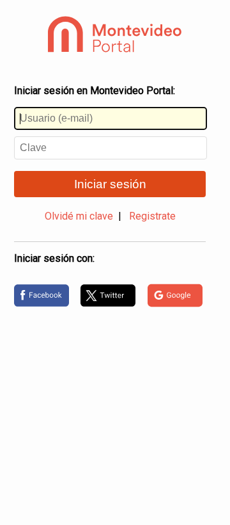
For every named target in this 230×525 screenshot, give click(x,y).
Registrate (152, 216)
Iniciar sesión (110, 184)
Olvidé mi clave (79, 216)
